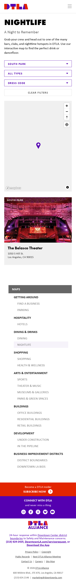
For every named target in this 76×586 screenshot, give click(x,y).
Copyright (46, 551)
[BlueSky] (45, 512)
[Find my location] (67, 124)
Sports (22, 379)
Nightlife (24, 345)
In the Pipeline (28, 446)
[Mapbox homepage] (13, 188)
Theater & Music (29, 386)
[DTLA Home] (16, 6)
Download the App (38, 545)
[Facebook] (30, 512)
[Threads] (38, 512)
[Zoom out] (67, 111)
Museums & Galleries (33, 392)
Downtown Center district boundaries (38, 536)
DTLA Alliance (42, 568)
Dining (22, 338)
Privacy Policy (31, 551)
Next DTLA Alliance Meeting (47, 556)
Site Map (50, 561)
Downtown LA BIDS (31, 466)
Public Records (22, 556)
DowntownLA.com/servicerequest (45, 541)
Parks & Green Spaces (32, 398)
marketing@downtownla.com (47, 577)
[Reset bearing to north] (67, 117)
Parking (23, 310)
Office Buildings (29, 413)
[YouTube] (52, 512)
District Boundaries (32, 460)
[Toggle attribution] (67, 187)
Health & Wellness (31, 365)
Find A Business (28, 303)
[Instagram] (23, 512)
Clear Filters (38, 92)
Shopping (24, 359)
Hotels (22, 324)
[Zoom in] (67, 106)
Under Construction (33, 440)
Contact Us (26, 561)
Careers (39, 561)
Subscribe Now (35, 492)
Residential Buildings (33, 419)
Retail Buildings (29, 425)
